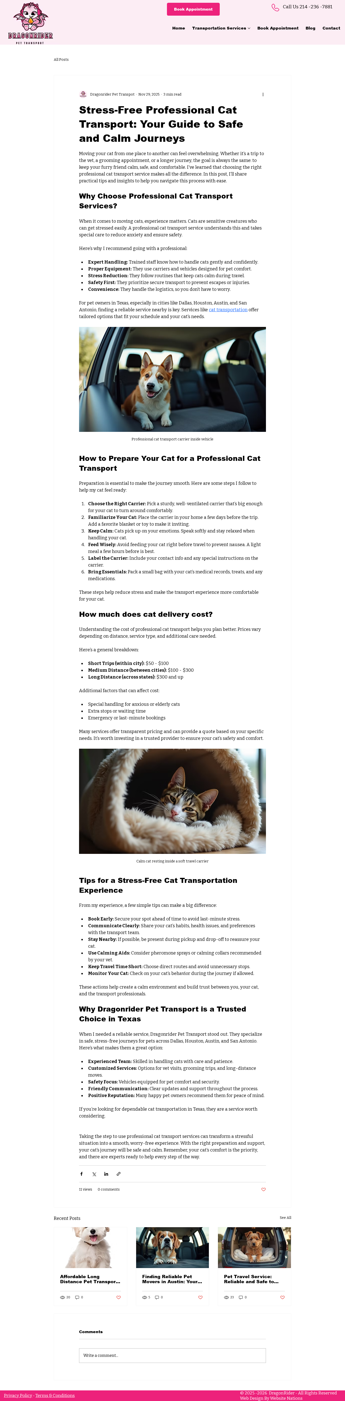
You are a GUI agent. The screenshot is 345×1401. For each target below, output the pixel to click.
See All (285, 1218)
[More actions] (263, 94)
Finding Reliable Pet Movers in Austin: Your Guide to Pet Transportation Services (172, 1279)
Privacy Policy (18, 1395)
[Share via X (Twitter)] (93, 1173)
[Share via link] (118, 1173)
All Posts (61, 60)
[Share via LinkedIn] (106, 1173)
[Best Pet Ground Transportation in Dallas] (90, 1247)
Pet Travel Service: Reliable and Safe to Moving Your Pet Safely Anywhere (252, 1279)
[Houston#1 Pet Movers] (172, 1247)
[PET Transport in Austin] (254, 1247)
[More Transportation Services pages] (249, 28)
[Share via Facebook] (81, 1173)
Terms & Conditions (55, 1395)
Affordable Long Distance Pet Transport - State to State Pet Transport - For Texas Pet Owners (90, 1279)
